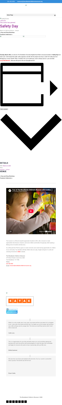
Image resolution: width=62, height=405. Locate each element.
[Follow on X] (22, 401)
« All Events (3, 20)
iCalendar (2, 157)
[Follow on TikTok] (16, 401)
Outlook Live (3, 161)
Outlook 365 (3, 159)
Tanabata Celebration (6, 34)
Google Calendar (4, 155)
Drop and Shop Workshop (7, 32)
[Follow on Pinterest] (25, 401)
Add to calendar (4, 109)
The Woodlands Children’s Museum (9, 174)
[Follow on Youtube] (19, 401)
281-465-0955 (9, 263)
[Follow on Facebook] (7, 401)
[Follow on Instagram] (10, 401)
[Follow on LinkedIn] (13, 401)
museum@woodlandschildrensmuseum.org (20, 265)
